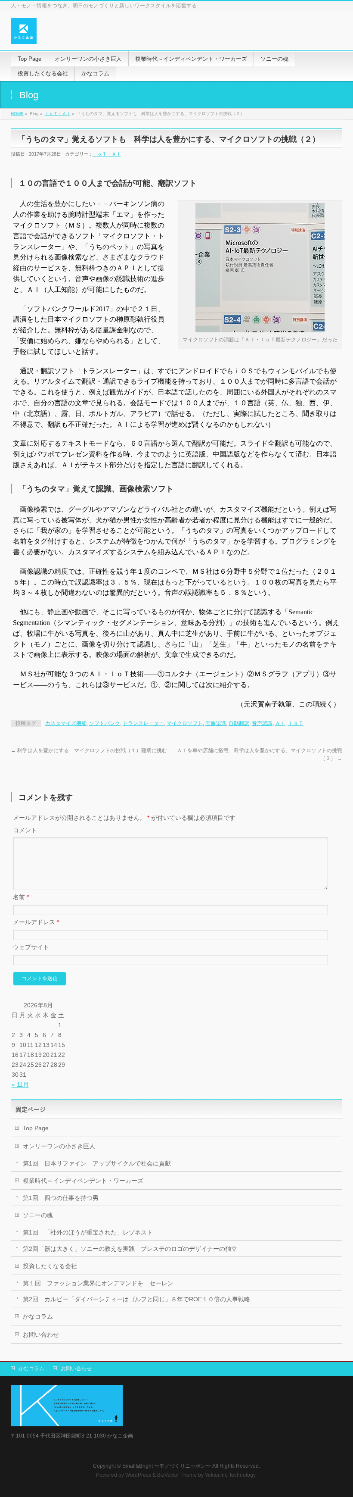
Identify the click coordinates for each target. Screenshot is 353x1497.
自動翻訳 (239, 723)
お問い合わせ (41, 1334)
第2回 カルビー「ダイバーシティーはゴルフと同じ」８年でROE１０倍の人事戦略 (136, 1299)
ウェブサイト (31, 947)
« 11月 (20, 1084)
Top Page (36, 1128)
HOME (17, 113)
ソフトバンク (104, 723)
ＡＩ (280, 723)
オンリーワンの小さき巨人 (59, 1146)
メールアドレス (36, 922)
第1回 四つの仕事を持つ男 (61, 1197)
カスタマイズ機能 (66, 723)
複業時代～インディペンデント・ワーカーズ (83, 1180)
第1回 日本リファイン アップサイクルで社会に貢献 (97, 1163)
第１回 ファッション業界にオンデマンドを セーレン (98, 1283)
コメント (25, 830)
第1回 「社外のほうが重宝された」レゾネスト (88, 1232)
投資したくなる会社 (50, 1266)
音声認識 (262, 723)
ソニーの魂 (38, 1215)
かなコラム (38, 1316)
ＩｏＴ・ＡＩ (58, 113)
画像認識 (215, 723)
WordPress (138, 1475)
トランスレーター (143, 723)
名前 (21, 897)
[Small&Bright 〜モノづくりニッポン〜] (24, 34)
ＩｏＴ (295, 723)
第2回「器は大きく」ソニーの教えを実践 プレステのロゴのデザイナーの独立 (130, 1248)
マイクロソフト (185, 723)
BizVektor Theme (177, 1475)
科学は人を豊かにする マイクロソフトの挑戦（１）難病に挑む (89, 750)
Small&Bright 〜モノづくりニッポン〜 (166, 1466)
